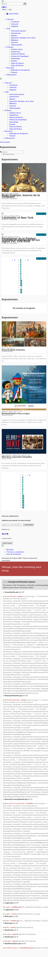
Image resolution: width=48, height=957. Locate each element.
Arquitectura (15, 52)
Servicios (14, 42)
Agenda (14, 35)
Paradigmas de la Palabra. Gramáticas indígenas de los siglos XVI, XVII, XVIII (21, 240)
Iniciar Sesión (13, 14)
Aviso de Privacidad (13, 554)
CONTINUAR (28, 525)
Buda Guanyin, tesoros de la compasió (21, 196)
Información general (18, 31)
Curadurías (15, 22)
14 (21, 290)
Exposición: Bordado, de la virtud (23, 38)
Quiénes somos (17, 49)
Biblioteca (14, 40)
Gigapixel (14, 26)
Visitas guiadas (16, 45)
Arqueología (15, 58)
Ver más (41, 214)
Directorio (10, 549)
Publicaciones (11, 75)
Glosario (14, 72)
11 (21, 283)
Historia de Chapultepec (20, 56)
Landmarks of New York (17, 217)
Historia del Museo (18, 54)
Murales (14, 61)
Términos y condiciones (15, 552)
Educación (10, 68)
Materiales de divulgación (20, 70)
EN (10, 10)
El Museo (9, 47)
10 (21, 281)
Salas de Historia (17, 63)
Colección (10, 19)
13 (21, 288)
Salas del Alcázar (17, 65)
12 (21, 285)
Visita (8, 29)
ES (5, 10)
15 (21, 292)
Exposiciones (16, 33)
